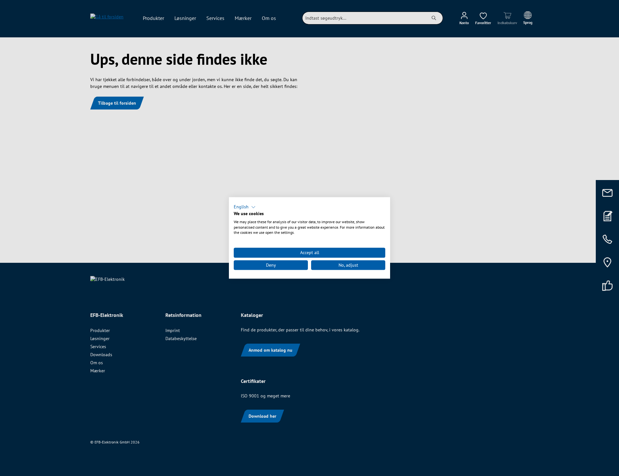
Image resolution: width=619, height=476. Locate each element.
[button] (245, 207)
